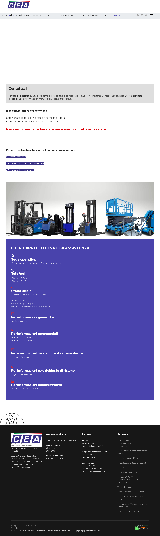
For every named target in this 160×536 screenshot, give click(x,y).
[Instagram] (146, 15)
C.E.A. (17, 15)
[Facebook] (138, 15)
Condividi (14, 528)
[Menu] (151, 15)
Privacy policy (16, 526)
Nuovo (96, 15)
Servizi (26, 15)
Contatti (118, 15)
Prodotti (52, 15)
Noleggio (39, 15)
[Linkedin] (142, 15)
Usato (106, 15)
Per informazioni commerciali (20, 170)
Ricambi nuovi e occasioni (76, 15)
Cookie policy (30, 526)
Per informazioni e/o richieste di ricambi (25, 163)
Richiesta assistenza (16, 157)
